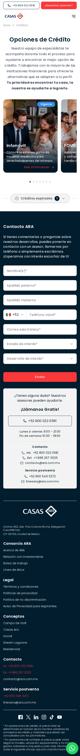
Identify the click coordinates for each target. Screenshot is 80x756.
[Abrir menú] (72, 16)
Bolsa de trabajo (15, 563)
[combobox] (14, 314)
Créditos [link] (22, 25)
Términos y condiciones (20, 587)
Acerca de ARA (14, 550)
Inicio (7, 25)
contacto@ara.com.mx (42, 463)
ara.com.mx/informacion (52, 749)
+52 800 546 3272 (42, 476)
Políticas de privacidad (20, 593)
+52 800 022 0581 (23, 5)
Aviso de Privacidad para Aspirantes (30, 606)
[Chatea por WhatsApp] (72, 748)
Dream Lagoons (15, 643)
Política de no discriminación (24, 600)
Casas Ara (11, 630)
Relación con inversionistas (23, 557)
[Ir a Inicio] (14, 16)
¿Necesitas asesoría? (59, 5)
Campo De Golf (14, 623)
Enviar (40, 377)
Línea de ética (13, 570)
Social (7, 636)
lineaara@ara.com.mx (42, 481)
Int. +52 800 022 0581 (18, 666)
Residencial (11, 649)
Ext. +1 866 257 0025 (17, 673)
